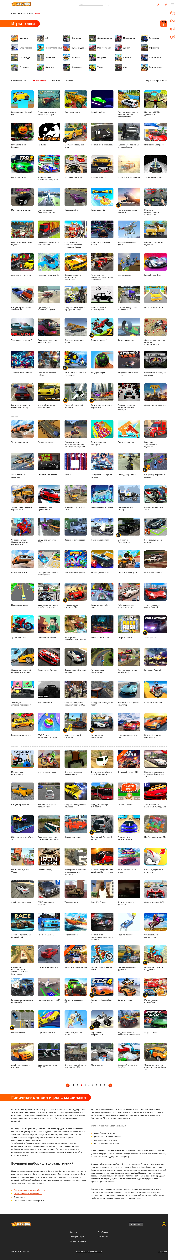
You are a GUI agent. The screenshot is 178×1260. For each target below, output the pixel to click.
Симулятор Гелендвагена (124, 538)
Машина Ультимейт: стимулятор (74, 733)
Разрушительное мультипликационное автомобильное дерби (75, 444)
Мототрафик (96, 1065)
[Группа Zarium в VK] (164, 1224)
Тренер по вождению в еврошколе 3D (21, 508)
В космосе (76, 67)
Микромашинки (125, 637)
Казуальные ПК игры (78, 1241)
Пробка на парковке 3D (155, 837)
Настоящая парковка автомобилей (47, 805)
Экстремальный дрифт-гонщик (102, 476)
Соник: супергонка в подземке (153, 871)
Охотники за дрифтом (48, 967)
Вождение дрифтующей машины (75, 671)
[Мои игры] (157, 4)
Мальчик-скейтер (125, 804)
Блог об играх (103, 1237)
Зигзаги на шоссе (46, 442)
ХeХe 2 (68, 475)
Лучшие (55, 81)
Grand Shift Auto (98, 902)
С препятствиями (53, 48)
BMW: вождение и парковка (46, 903)
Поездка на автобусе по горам (102, 703)
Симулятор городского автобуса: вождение (48, 606)
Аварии (127, 57)
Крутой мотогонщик (153, 702)
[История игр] (165, 4)
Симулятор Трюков (20, 804)
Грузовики (154, 38)
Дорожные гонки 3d (46, 1032)
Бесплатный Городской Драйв (101, 835)
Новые (69, 81)
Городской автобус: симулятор (100, 805)
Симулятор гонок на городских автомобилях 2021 (155, 1067)
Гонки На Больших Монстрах (126, 508)
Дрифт (126, 48)
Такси (100, 67)
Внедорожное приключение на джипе (75, 638)
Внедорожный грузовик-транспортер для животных (75, 872)
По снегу (75, 57)
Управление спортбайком (97, 1031)
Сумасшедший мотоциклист (151, 936)
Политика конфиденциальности (89, 1252)
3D (46, 38)
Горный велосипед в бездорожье (153, 966)
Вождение (76, 38)
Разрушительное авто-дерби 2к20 (29, 1190)
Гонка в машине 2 (46, 935)
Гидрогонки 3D (71, 935)
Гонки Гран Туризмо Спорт (20, 871)
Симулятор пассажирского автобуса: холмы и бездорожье (19, 970)
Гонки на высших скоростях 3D (72, 603)
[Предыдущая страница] (68, 1085)
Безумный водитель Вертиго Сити (153, 736)
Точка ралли (150, 635)
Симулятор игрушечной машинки (75, 805)
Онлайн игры (103, 1232)
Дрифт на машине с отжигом (20, 1066)
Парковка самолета (100, 540)
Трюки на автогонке (20, 442)
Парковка (50, 57)
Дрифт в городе (125, 1000)
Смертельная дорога (47, 475)
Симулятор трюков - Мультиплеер (74, 773)
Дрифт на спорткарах (21, 902)
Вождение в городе (73, 837)
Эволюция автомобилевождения (21, 703)
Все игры (73, 1232)
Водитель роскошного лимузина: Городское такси (154, 774)
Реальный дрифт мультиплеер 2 (45, 508)
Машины (24, 38)
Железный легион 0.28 (128, 762)
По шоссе (24, 67)
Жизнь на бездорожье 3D (75, 1001)
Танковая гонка (71, 902)
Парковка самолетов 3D (49, 1000)
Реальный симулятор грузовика (127, 968)
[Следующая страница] (110, 1085)
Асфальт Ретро (151, 1032)
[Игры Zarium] (21, 3)
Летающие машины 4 (101, 572)
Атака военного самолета (18, 476)
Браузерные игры (25, 14)
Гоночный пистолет (126, 442)
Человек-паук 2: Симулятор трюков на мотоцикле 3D (21, 542)
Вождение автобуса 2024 (47, 541)
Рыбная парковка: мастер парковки (126, 606)
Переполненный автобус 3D (98, 443)
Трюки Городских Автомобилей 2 (152, 606)
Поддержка (162, 1252)
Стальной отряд (45, 870)
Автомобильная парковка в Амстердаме (155, 805)
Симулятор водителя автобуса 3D (127, 671)
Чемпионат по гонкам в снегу (128, 736)
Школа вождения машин (76, 957)
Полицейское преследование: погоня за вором (102, 937)
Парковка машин (19, 1030)
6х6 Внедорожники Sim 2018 (75, 508)
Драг (125, 67)
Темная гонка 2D (45, 702)
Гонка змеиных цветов (75, 572)
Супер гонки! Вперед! (47, 670)
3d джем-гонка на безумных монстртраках (129, 1033)
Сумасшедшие (78, 48)
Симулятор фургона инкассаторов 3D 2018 (75, 703)
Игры (13, 14)
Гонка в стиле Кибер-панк (100, 606)
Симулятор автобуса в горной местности (101, 773)
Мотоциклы (129, 38)
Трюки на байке (18, 637)
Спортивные (26, 48)
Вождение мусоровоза (75, 540)
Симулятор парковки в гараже (154, 473)
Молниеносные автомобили (151, 998)
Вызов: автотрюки (19, 572)
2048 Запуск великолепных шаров (47, 736)
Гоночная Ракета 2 (152, 670)
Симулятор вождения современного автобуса (49, 838)
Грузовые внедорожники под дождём (22, 1001)
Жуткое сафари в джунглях (126, 903)
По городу (25, 57)
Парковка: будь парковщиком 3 (125, 838)
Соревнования (104, 38)
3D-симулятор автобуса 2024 (22, 838)
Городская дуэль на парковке (153, 541)
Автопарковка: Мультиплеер (97, 733)
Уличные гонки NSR (100, 637)
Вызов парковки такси (21, 735)
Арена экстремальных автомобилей (21, 936)
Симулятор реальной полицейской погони (21, 671)
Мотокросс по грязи (47, 772)
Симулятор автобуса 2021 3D (47, 1066)
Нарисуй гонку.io (125, 935)
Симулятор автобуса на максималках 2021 (75, 1066)
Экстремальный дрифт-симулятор (128, 703)
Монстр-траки (104, 48)
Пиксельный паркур (47, 637)
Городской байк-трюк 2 (128, 572)
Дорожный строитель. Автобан (127, 1066)
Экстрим (49, 67)
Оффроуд (154, 48)
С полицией (155, 57)
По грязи (101, 57)
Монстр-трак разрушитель (17, 773)
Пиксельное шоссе (19, 605)
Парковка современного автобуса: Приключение (102, 871)
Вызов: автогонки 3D (153, 572)
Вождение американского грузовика (151, 444)
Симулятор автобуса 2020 (153, 508)
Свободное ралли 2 (127, 475)
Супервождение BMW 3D (154, 903)
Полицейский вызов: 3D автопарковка (48, 573)
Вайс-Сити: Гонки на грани (127, 871)
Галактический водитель (102, 507)
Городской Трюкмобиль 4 (102, 998)
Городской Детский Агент (73, 1033)
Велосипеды (155, 67)
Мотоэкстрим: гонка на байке (101, 968)
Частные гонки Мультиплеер (97, 671)
